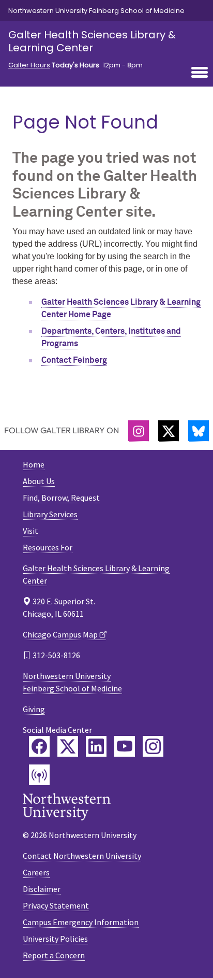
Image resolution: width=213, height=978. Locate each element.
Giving (34, 709)
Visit (30, 531)
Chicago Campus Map (60, 634)
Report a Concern (54, 955)
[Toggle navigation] (199, 73)
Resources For (47, 547)
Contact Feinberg (74, 360)
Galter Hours (29, 65)
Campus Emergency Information (81, 922)
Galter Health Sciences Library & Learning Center (92, 41)
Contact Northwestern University (82, 856)
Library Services (50, 514)
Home (33, 464)
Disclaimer (41, 889)
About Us (39, 481)
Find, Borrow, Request (61, 497)
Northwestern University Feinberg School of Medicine (96, 10)
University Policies (55, 938)
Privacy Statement (56, 905)
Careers (36, 872)
